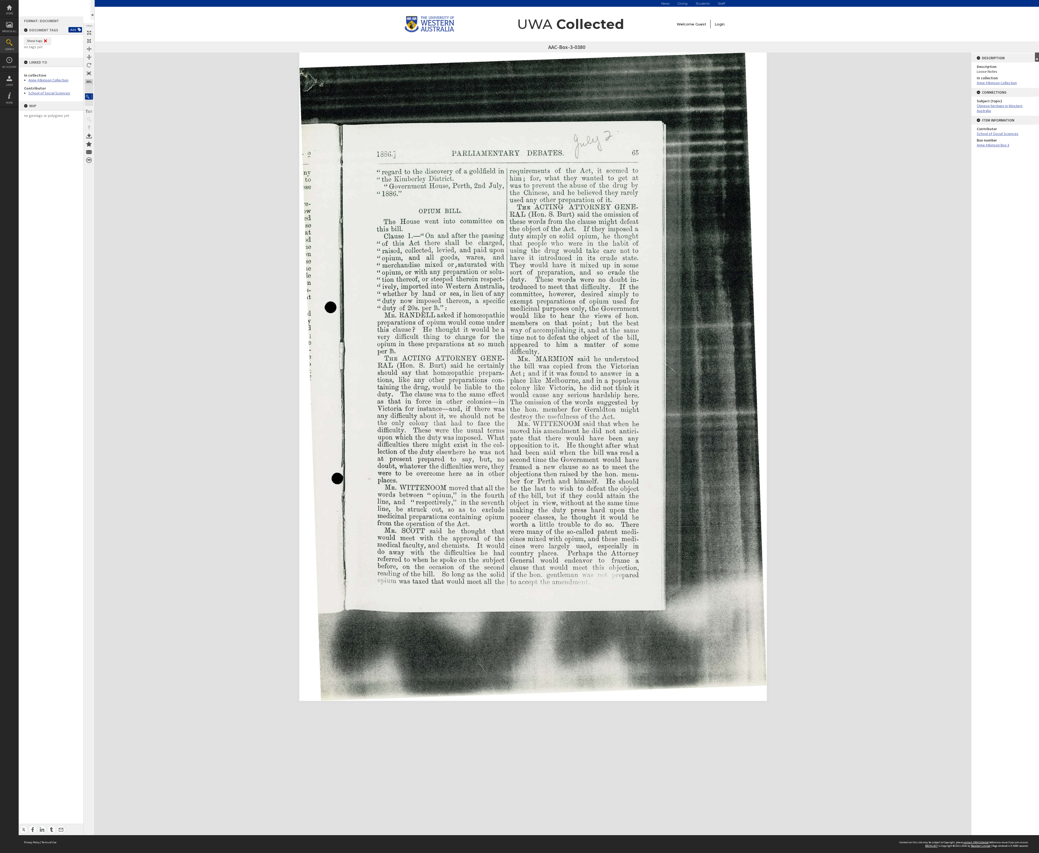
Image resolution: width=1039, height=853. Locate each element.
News (665, 3)
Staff (721, 3)
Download (89, 136)
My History (9, 67)
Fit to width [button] (89, 49)
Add (73, 30)
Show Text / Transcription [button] (89, 111)
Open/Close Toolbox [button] (92, 10)
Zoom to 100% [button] (89, 73)
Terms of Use (49, 842)
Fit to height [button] (89, 57)
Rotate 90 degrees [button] (89, 65)
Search (9, 49)
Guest (700, 24)
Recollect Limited (980, 846)
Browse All (9, 31)
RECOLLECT (931, 846)
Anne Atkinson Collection (48, 80)
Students (703, 3)
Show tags (34, 41)
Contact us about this (89, 152)
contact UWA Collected (976, 842)
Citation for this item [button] (89, 160)
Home (9, 13)
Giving (683, 3)
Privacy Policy (32, 842)
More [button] (9, 102)
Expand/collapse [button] (1037, 57)
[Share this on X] (23, 826)
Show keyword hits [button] (89, 120)
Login (9, 85)
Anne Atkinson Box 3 (993, 145)
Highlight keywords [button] (89, 128)
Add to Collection (89, 144)
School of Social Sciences (49, 93)
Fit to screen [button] (89, 41)
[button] (89, 96)
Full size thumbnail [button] (89, 33)
